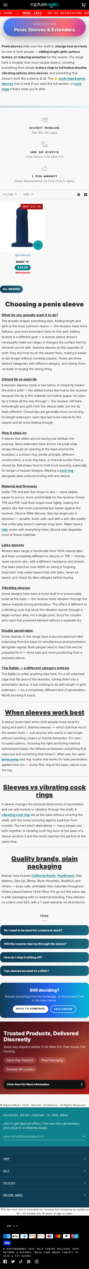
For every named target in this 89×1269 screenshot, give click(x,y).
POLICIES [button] (9, 1183)
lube (5, 529)
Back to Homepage (30, 1008)
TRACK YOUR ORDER (47, 1252)
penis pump (10, 759)
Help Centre (63, 1009)
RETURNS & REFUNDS (17, 1252)
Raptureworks (16, 1248)
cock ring (66, 470)
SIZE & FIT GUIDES (17, 1255)
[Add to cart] (38, 245)
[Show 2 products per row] (85, 194)
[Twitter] (13, 1261)
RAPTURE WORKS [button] (13, 1195)
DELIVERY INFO (68, 1248)
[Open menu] (9, 5)
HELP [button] (6, 1170)
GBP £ (11, 1226)
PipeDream (66, 876)
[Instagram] (36, 1261)
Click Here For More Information (28, 1084)
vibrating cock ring (16, 815)
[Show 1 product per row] (78, 194)
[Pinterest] (29, 1261)
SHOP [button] (6, 1158)
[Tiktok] (21, 1261)
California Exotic (43, 876)
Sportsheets (23, 255)
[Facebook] (5, 1261)
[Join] (80, 1136)
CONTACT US (70, 1252)
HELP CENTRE (46, 1248)
